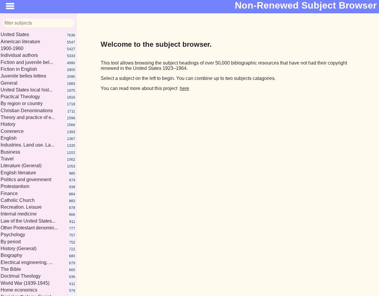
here (184, 88)
